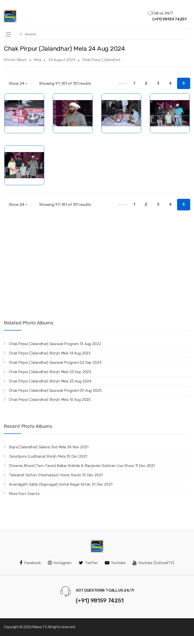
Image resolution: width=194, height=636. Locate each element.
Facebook (32, 563)
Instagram (62, 563)
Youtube (118, 563)
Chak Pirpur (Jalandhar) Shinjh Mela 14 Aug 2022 (50, 353)
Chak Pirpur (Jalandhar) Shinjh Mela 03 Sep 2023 (50, 372)
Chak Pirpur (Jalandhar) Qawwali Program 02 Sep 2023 (55, 362)
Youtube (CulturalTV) (156, 563)
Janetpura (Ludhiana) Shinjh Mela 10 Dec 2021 (48, 456)
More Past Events (24, 493)
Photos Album (15, 60)
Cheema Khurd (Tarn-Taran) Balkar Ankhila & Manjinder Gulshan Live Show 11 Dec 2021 (82, 465)
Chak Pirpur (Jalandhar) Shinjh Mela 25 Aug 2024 (50, 381)
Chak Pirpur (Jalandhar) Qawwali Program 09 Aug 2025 (55, 390)
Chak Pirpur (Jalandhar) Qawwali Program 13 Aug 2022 (55, 344)
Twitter (91, 563)
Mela (37, 60)
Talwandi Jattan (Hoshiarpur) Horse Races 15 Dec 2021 (56, 475)
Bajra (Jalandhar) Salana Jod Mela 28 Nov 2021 (48, 447)
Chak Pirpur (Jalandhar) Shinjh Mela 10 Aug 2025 (50, 399)
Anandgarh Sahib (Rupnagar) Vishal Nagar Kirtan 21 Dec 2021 (60, 484)
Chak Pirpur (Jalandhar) (101, 60)
